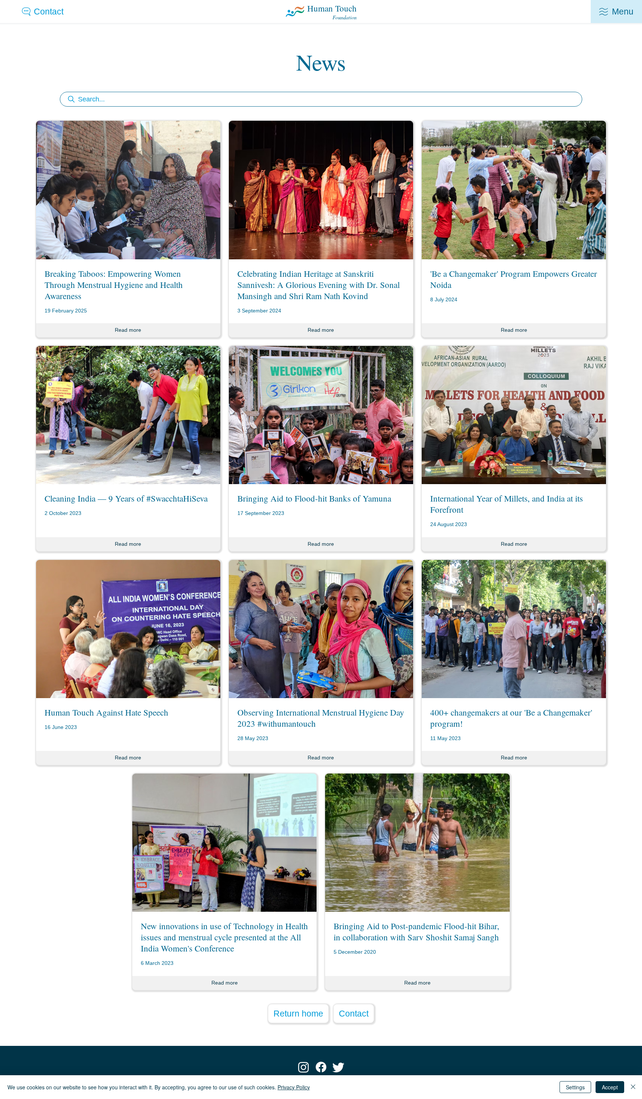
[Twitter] (338, 1067)
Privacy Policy (294, 1087)
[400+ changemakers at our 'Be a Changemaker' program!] (514, 662)
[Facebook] (321, 1067)
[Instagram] (303, 1067)
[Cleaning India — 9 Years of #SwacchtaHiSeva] (128, 448)
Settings (575, 1087)
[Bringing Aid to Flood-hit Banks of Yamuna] (321, 448)
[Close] (633, 1087)
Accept (610, 1087)
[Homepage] (321, 11)
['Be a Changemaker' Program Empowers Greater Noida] (514, 229)
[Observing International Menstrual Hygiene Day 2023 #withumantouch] (321, 662)
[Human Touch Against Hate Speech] (128, 662)
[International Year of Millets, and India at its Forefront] (514, 448)
